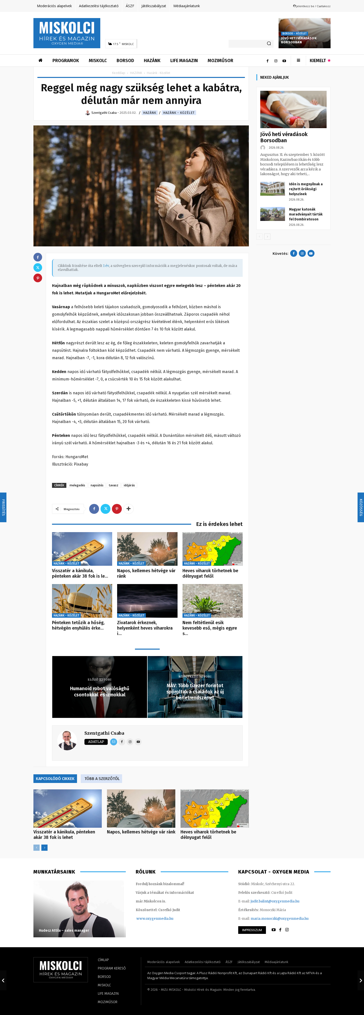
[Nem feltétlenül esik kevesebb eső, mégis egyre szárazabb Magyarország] (212, 601)
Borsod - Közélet (295, 33)
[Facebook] (267, 60)
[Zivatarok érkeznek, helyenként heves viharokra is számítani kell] (147, 601)
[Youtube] (284, 60)
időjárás (129, 485)
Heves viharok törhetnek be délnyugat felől (210, 573)
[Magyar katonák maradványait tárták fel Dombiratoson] (272, 214)
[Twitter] (105, 509)
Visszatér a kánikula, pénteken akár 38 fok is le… (80, 573)
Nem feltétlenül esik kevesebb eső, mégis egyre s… (209, 628)
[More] (128, 509)
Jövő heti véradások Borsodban (298, 40)
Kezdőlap (118, 73)
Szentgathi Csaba (104, 733)
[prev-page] (36, 848)
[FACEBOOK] (280, 930)
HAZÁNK (136, 73)
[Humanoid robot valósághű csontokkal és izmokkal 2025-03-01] (3, 980)
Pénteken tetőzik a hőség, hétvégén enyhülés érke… (78, 625)
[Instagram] (276, 60)
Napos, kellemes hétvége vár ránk (146, 573)
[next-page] (44, 848)
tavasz (113, 485)
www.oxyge (146, 919)
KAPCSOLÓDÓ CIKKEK (55, 778)
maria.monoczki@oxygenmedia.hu (280, 919)
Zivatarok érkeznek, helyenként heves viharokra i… (145, 628)
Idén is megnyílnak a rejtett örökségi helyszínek (306, 189)
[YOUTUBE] (274, 930)
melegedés (77, 485)
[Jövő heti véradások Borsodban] (293, 109)
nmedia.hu (164, 919)
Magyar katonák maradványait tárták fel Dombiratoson (306, 214)
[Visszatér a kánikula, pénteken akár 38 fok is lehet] (82, 549)
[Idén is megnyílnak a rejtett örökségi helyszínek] (272, 189)
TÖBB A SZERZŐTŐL (102, 778)
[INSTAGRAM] (287, 930)
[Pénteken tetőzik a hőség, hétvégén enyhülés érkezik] (82, 601)
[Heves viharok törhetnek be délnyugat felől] (212, 549)
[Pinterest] (117, 509)
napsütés (97, 485)
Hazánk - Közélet (179, 113)
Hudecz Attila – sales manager (64, 930)
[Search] (269, 44)
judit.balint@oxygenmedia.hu (275, 901)
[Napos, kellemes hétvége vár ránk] (147, 549)
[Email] (113, 741)
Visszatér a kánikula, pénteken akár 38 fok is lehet (64, 834)
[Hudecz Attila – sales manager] (79, 908)
